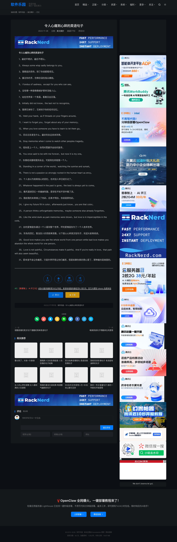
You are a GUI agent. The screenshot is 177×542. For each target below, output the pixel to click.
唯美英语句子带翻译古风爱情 (101, 330)
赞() (55, 295)
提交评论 (106, 427)
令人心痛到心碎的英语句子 (63, 26)
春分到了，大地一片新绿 (25, 360)
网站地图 (109, 532)
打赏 (72, 295)
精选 (85, 4)
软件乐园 (18, 5)
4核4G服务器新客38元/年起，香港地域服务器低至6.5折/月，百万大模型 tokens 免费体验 (74, 288)
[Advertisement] (142, 36)
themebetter (96, 532)
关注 (151, 4)
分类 (104, 4)
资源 (113, 4)
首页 (77, 4)
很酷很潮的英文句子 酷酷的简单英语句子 (31, 330)
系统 (123, 4)
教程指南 (98, 514)
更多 (141, 4)
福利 (132, 4)
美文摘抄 (30, 12)
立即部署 (78, 514)
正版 (94, 4)
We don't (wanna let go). (143, 483)
